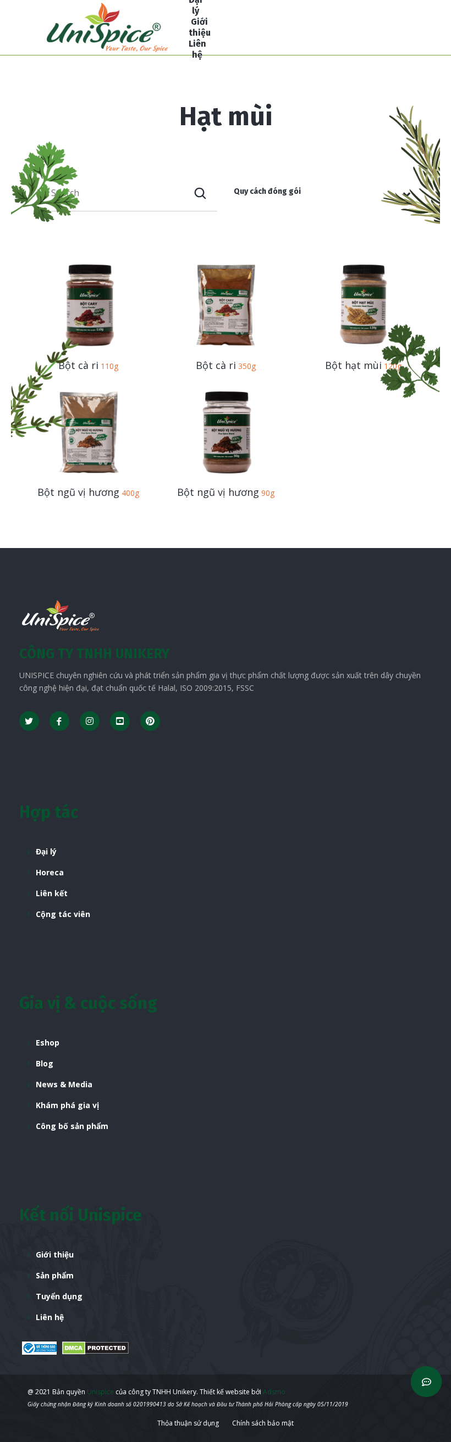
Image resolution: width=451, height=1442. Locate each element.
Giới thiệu (55, 1254)
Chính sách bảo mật (263, 1423)
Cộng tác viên (63, 914)
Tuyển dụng (59, 1296)
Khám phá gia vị (67, 1105)
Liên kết (52, 893)
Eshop (47, 1042)
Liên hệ (50, 1317)
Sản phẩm (55, 1275)
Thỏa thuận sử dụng (188, 1423)
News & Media (64, 1084)
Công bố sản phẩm (72, 1126)
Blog (44, 1063)
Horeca (50, 872)
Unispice (99, 1391)
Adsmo (274, 1391)
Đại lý (46, 851)
